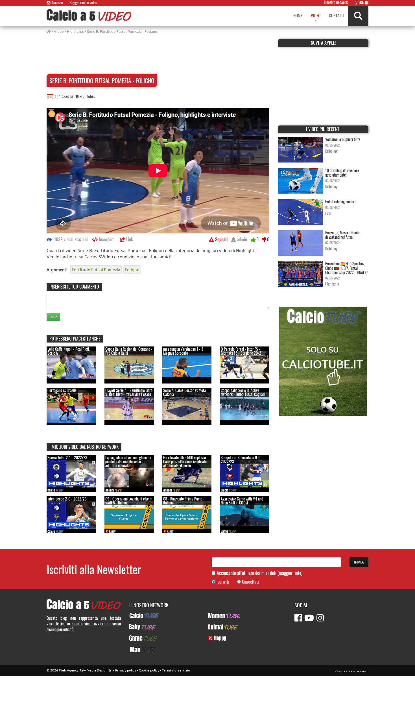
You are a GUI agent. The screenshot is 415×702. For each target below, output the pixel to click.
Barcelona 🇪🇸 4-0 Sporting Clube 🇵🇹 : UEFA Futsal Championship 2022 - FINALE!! (346, 268)
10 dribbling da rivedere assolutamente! (342, 172)
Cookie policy (149, 670)
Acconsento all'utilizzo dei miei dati (259, 573)
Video (59, 31)
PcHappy (214, 638)
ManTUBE (137, 649)
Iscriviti (223, 581)
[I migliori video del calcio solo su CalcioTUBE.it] (323, 360)
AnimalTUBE (217, 627)
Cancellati (250, 581)
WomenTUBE (218, 615)
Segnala (221, 239)
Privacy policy (125, 670)
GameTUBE (138, 638)
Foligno (132, 269)
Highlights (75, 31)
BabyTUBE (137, 627)
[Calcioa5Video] (89, 15)
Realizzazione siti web (351, 671)
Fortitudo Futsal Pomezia (96, 269)
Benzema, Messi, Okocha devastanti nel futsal (342, 234)
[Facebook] (366, 2)
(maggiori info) (290, 572)
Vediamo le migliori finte (342, 139)
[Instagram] (356, 2)
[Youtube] (361, 2)
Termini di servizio (176, 670)
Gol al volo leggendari (340, 201)
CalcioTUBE (138, 615)
